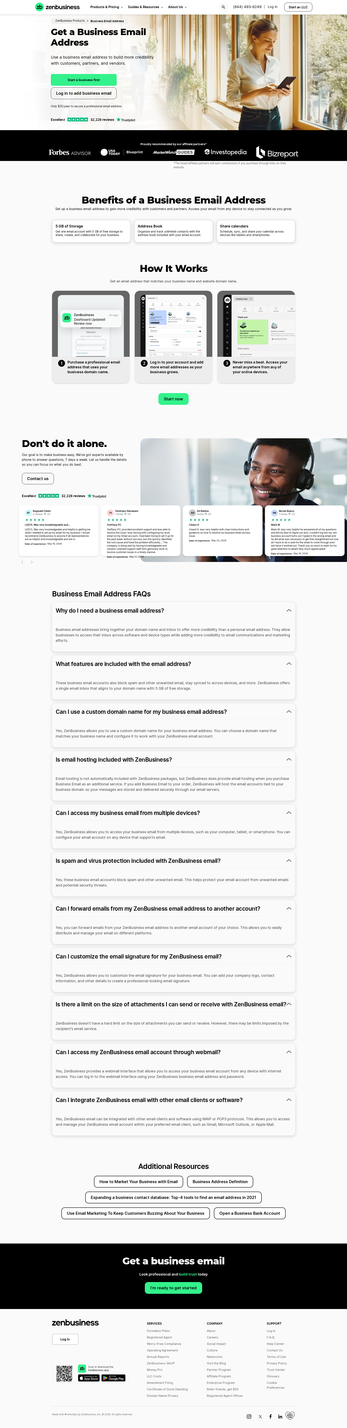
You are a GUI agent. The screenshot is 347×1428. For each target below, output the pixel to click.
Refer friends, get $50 (222, 1389)
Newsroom (214, 1356)
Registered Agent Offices (225, 1395)
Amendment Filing (160, 1382)
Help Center (275, 1343)
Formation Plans (158, 1331)
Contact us (38, 478)
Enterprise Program (221, 1382)
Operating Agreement (162, 1350)
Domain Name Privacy (162, 1395)
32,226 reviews (102, 120)
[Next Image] (32, 562)
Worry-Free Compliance (164, 1343)
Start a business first (84, 80)
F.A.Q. (271, 1337)
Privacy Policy (277, 1363)
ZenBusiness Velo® (161, 1363)
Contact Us (275, 1350)
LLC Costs (154, 1376)
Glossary (273, 1376)
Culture (212, 1350)
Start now (173, 399)
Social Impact (216, 1343)
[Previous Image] (22, 562)
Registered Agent (159, 1337)
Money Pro (154, 1369)
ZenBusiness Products (70, 20)
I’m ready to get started (173, 1287)
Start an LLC (298, 7)
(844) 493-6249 (247, 7)
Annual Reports (158, 1356)
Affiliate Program (219, 1376)
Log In (65, 1339)
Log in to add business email (83, 93)
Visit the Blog (216, 1363)
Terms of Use (276, 1356)
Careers (212, 1337)
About (211, 1331)
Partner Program (219, 1369)
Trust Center (276, 1369)
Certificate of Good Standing (167, 1389)
